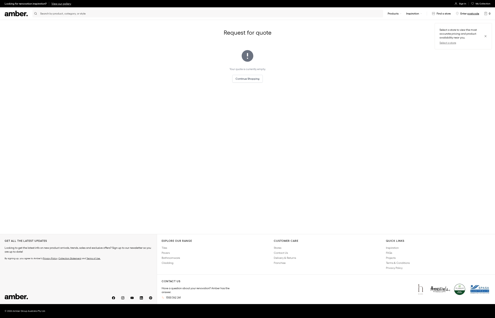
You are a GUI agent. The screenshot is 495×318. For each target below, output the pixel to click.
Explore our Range (177, 240)
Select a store (448, 42)
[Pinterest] (150, 297)
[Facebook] (113, 297)
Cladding (167, 262)
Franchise (280, 262)
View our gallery (61, 3)
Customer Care (286, 240)
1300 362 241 (173, 297)
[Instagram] (122, 297)
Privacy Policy (50, 258)
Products (393, 13)
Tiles (164, 247)
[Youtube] (132, 297)
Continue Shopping (247, 78)
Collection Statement (69, 258)
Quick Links (395, 240)
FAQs (389, 252)
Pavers (166, 252)
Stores (277, 247)
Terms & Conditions (398, 262)
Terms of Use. (93, 258)
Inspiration (412, 13)
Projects (391, 257)
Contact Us (281, 252)
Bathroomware (171, 257)
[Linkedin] (141, 297)
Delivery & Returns (285, 257)
